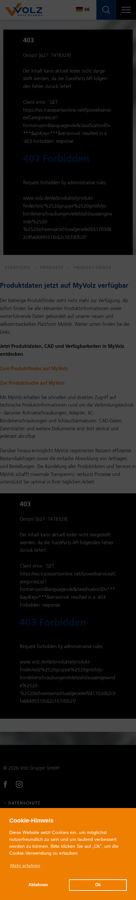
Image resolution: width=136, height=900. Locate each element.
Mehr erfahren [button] (25, 865)
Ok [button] (98, 885)
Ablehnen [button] (38, 885)
